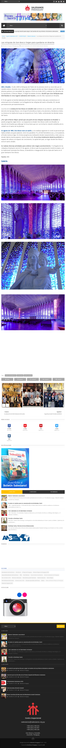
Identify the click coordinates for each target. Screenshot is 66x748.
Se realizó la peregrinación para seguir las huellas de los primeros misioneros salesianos (30, 668)
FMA (21, 575)
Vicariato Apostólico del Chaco (33, 580)
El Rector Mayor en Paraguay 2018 (41, 572)
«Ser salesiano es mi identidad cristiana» (20, 511)
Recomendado (54, 491)
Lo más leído (12, 491)
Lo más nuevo (33, 491)
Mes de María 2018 (6, 577)
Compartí (20, 379)
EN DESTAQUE (22, 36)
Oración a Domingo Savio (15, 518)
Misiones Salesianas (16, 577)
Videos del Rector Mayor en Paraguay (54, 580)
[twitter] (56, 1)
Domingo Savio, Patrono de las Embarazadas (21, 526)
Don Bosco (18, 572)
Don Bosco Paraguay (32, 745)
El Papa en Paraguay (27, 572)
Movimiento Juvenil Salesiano (29, 577)
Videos (42, 580)
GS (44, 745)
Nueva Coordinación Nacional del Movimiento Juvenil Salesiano (23, 694)
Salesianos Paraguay (35, 742)
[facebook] (54, 1)
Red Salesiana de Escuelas (8, 580)
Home (3, 36)
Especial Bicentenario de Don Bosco (10, 575)
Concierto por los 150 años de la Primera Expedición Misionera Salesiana (26, 675)
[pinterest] (64, 1)
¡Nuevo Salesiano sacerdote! (16, 496)
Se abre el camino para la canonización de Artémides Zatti (25, 503)
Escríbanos (61, 626)
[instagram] (61, 1)
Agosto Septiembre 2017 (12, 36)
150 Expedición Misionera (50, 31)
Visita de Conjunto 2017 (7, 583)
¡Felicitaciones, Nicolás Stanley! (15, 688)
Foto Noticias (26, 575)
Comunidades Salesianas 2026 (15, 681)
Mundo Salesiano (32, 36)
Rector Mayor (50, 577)
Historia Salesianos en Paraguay (51, 575)
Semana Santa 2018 (19, 580)
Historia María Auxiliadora (37, 575)
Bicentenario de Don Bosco (8, 572)
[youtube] (59, 1)
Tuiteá (8, 379)
